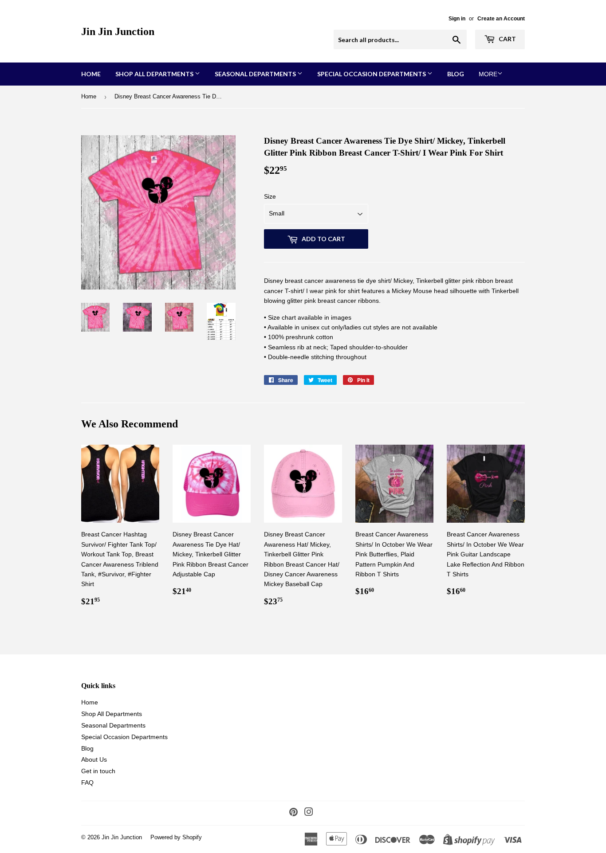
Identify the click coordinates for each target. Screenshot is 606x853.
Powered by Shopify (176, 837)
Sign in (457, 19)
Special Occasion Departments (372, 74)
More (488, 74)
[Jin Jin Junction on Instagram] (308, 813)
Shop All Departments (155, 74)
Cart (506, 39)
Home (91, 74)
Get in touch (98, 771)
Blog (455, 74)
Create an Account (501, 19)
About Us (94, 759)
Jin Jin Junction (117, 31)
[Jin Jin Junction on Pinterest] (293, 813)
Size (270, 196)
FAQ (87, 782)
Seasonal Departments (256, 74)
